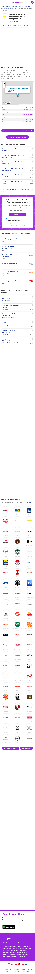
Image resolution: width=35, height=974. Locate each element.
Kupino (2, 6)
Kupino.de (19, 964)
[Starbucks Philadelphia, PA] (17, 552)
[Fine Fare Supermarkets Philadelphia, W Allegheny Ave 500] (17, 156)
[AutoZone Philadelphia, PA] (29, 738)
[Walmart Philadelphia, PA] (29, 562)
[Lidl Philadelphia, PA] (5, 562)
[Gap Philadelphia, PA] (29, 666)
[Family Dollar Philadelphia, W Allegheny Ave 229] (17, 248)
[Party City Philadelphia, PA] (29, 573)
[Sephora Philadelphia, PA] (5, 666)
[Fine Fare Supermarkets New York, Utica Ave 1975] (17, 176)
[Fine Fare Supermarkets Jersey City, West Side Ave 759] (17, 169)
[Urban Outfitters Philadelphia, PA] (5, 676)
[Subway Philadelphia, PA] (5, 717)
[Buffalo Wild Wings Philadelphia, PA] (29, 541)
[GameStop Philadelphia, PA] (29, 645)
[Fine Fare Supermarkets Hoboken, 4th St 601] (17, 182)
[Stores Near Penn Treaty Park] (17, 299)
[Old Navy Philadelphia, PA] (29, 655)
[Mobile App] (9, 927)
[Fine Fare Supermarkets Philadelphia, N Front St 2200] (17, 149)
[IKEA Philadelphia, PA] (17, 510)
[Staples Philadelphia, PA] (17, 635)
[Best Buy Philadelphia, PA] (29, 583)
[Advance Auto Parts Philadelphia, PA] (29, 717)
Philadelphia (21, 6)
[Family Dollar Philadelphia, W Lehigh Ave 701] (17, 273)
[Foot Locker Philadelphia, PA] (5, 614)
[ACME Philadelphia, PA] (17, 686)
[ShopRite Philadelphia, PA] (29, 614)
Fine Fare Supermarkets (8, 189)
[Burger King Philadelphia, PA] (5, 697)
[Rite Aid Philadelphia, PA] (5, 521)
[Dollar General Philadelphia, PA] (29, 521)
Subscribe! (17, 214)
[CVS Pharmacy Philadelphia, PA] (17, 655)
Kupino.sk (26, 964)
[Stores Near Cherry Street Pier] (17, 341)
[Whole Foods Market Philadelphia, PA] (17, 624)
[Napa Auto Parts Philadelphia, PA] (5, 738)
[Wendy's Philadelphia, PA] (17, 562)
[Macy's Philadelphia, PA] (5, 604)
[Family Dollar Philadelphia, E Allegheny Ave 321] (17, 256)
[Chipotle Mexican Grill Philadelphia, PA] (17, 541)
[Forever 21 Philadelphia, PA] (17, 666)
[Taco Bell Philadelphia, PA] (17, 697)
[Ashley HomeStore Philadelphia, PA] (29, 593)
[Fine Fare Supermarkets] (4, 17)
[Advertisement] (17, 47)
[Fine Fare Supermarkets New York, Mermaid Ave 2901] (17, 163)
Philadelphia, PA (27, 502)
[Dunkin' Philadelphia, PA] (17, 531)
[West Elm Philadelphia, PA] (17, 717)
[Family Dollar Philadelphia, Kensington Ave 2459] (17, 240)
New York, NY (27, 189)
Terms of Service (16, 971)
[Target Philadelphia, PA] (17, 573)
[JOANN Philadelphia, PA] (5, 655)
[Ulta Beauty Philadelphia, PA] (29, 707)
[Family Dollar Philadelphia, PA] (5, 624)
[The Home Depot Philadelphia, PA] (29, 624)
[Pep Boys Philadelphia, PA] (5, 728)
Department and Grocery (15, 21)
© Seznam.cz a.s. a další (28, 104)
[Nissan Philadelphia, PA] (17, 738)
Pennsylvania (14, 6)
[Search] (32, 2)
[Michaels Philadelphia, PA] (29, 686)
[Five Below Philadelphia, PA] (5, 686)
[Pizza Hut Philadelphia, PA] (5, 541)
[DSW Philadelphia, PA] (29, 604)
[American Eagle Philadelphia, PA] (17, 676)
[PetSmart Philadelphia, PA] (17, 593)
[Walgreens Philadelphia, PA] (17, 521)
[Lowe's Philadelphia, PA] (5, 583)
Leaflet (21, 104)
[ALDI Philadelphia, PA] (29, 510)
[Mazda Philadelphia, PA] (17, 728)
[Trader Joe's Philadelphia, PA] (5, 573)
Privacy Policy (17, 218)
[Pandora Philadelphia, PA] (29, 531)
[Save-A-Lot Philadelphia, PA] (5, 707)
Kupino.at (9, 964)
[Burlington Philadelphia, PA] (5, 645)
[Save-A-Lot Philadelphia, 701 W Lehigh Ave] (17, 265)
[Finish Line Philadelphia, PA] (29, 552)
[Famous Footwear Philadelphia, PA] (17, 645)
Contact (8, 971)
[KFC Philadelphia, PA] (17, 707)
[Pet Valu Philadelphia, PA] (5, 635)
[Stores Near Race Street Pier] (17, 324)
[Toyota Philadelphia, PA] (29, 728)
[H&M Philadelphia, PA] (29, 676)
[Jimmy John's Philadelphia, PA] (17, 583)
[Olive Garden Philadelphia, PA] (29, 697)
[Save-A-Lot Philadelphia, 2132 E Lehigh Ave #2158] (17, 282)
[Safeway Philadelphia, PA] (5, 531)
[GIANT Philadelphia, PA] (5, 510)
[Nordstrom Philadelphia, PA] (17, 604)
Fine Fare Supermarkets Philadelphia (17, 88)
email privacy (22, 223)
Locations (8, 6)
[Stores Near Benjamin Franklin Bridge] (17, 315)
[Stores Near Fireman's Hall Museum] (17, 332)
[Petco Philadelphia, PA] (5, 593)
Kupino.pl (22, 964)
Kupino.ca (12, 964)
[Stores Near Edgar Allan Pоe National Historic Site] (17, 307)
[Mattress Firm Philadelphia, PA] (29, 635)
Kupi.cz (16, 964)
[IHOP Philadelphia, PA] (5, 552)
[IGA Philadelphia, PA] (17, 614)
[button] (16, 25)
